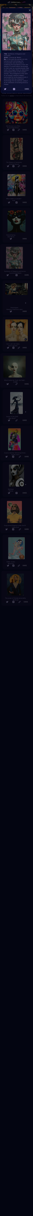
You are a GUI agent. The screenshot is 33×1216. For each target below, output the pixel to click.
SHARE (27, 89)
